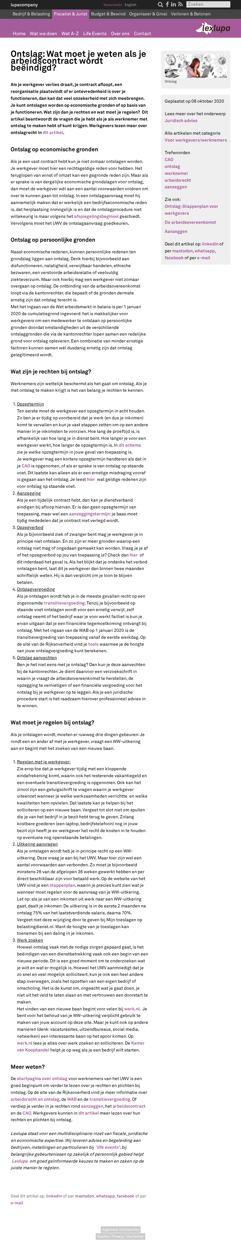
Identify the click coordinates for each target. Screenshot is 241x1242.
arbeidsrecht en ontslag (35, 1099)
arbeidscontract (129, 1106)
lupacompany (24, 5)
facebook (125, 1196)
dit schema (130, 445)
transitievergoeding (64, 603)
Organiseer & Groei (148, 14)
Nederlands (113, 5)
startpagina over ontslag (42, 1078)
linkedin (54, 1196)
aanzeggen (92, 1106)
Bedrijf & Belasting (31, 14)
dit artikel (88, 1113)
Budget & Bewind (108, 14)
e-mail (17, 1203)
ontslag (172, 166)
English (130, 5)
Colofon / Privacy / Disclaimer (120, 1236)
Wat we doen (43, 34)
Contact (142, 34)
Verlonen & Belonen (191, 14)
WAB (72, 1099)
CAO (26, 466)
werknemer (176, 173)
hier (91, 479)
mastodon (84, 1196)
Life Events (95, 34)
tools (93, 644)
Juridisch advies (181, 120)
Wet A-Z (70, 34)
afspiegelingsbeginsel (96, 216)
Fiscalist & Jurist (70, 14)
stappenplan (62, 885)
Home (19, 34)
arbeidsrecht (178, 180)
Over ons (120, 34)
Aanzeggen (176, 231)
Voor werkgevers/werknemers (196, 140)
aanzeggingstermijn (89, 514)
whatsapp (105, 1196)
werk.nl (132, 1009)
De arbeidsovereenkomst (190, 222)
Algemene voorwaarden (120, 1230)
